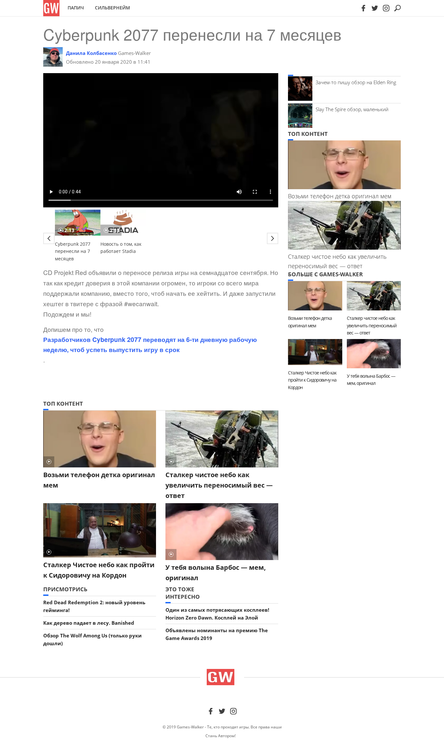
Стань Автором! (220, 735)
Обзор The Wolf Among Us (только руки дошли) (92, 639)
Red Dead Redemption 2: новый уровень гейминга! (94, 606)
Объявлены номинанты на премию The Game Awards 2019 (216, 634)
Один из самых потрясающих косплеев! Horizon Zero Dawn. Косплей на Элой (217, 614)
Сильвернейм (112, 8)
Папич (76, 8)
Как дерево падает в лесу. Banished (88, 623)
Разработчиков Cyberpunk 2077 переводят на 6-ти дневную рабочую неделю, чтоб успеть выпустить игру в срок (150, 344)
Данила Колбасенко (91, 53)
